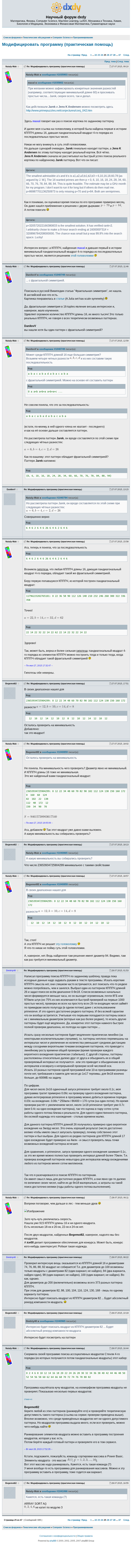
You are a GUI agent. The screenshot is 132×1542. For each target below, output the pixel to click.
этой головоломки (82, 255)
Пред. (84, 55)
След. (126, 55)
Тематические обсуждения (36, 1527)
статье (60, 298)
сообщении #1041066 (55, 1491)
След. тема (123, 61)
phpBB (53, 1541)
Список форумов (12, 1527)
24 (102, 55)
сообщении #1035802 (50, 82)
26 (108, 55)
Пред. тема (110, 61)
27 (111, 55)
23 (99, 55)
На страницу (74, 55)
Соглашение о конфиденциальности (57, 1536)
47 (119, 55)
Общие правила (85, 1536)
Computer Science (62, 1527)
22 (96, 55)
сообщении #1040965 (52, 1321)
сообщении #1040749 (52, 275)
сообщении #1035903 (55, 74)
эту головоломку (66, 944)
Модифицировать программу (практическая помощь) (57, 44)
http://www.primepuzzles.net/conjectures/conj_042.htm (59, 110)
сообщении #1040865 (55, 853)
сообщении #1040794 (55, 498)
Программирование (83, 1527)
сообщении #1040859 (55, 752)
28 (114, 55)
